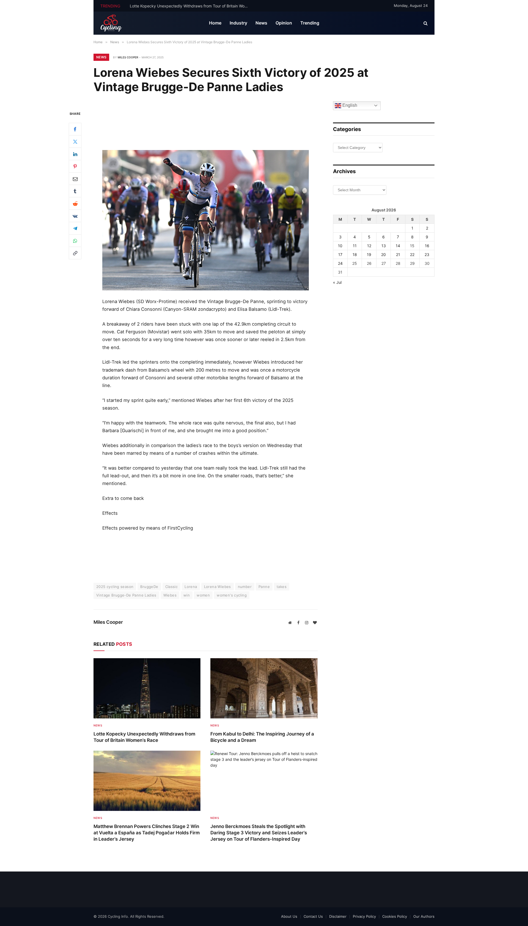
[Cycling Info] (111, 23)
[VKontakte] (75, 215)
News (261, 23)
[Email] (75, 178)
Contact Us (313, 916)
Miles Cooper (128, 57)
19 (369, 254)
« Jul (337, 282)
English (349, 105)
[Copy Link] (75, 253)
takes (282, 586)
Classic (171, 586)
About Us (289, 916)
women (203, 595)
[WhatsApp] (75, 240)
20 (383, 254)
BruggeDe (149, 586)
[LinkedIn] (75, 154)
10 (340, 245)
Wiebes (170, 595)
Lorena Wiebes (217, 586)
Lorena (191, 586)
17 (340, 254)
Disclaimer (337, 916)
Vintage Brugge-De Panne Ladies (126, 595)
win (186, 595)
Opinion (284, 23)
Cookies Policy (394, 916)
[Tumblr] (75, 191)
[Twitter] (75, 141)
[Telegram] (75, 228)
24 (340, 263)
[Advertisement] (205, 126)
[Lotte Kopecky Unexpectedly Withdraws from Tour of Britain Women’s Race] (147, 688)
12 (369, 245)
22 (412, 254)
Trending (309, 23)
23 (427, 254)
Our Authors (424, 916)
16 (427, 245)
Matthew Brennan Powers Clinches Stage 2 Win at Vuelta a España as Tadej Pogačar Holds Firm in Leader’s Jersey (147, 833)
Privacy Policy (364, 916)
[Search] (425, 23)
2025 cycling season (114, 586)
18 (355, 254)
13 (383, 245)
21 (398, 254)
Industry (238, 23)
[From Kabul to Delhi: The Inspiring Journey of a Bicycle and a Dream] (263, 688)
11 (355, 245)
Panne (264, 586)
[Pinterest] (75, 166)
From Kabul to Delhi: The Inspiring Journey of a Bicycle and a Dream (191, 6)
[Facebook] (75, 129)
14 (398, 245)
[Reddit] (75, 203)
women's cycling (232, 595)
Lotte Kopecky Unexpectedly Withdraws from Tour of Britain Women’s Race (144, 737)
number (245, 586)
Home (215, 23)
